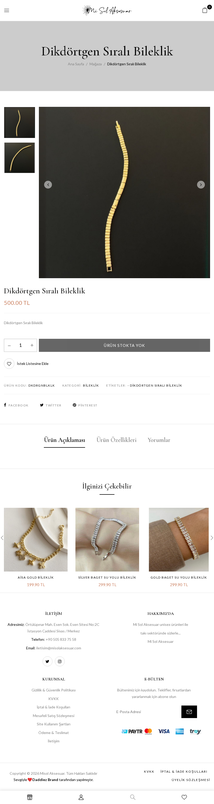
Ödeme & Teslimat (53, 732)
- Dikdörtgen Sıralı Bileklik (155, 385)
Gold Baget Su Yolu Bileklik (179, 577)
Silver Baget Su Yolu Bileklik (107, 577)
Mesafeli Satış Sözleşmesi (53, 715)
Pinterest (88, 405)
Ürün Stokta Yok (124, 345)
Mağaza (96, 64)
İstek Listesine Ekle (33, 363)
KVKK (53, 698)
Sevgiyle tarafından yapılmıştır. (53, 779)
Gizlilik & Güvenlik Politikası (54, 690)
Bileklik (91, 385)
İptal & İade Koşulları (53, 707)
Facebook (19, 405)
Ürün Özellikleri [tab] (116, 440)
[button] (204, 10)
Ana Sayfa (76, 64)
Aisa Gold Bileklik (36, 577)
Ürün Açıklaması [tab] (64, 440)
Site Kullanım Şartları (53, 724)
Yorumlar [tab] (159, 440)
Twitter (54, 405)
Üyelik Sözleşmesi (191, 780)
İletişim (54, 741)
